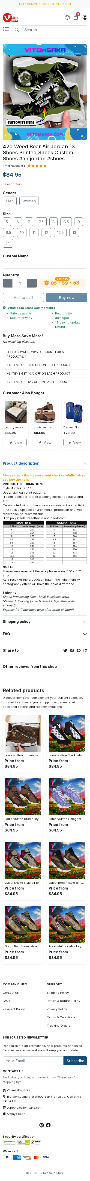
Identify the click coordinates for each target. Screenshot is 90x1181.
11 (34, 232)
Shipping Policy (58, 992)
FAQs (6, 1001)
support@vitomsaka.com (24, 1107)
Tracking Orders (58, 1025)
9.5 (8, 232)
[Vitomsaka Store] (11, 17)
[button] (7, 29)
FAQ (6, 633)
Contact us (11, 992)
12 (46, 232)
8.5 (66, 222)
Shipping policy (17, 621)
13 (74, 232)
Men (10, 201)
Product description (21, 463)
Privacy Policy (57, 1009)
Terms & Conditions (61, 1017)
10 (22, 232)
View (18, 442)
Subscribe (75, 1060)
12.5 (60, 232)
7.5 (41, 222)
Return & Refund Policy (63, 1001)
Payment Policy (14, 1009)
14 (8, 243)
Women (29, 201)
